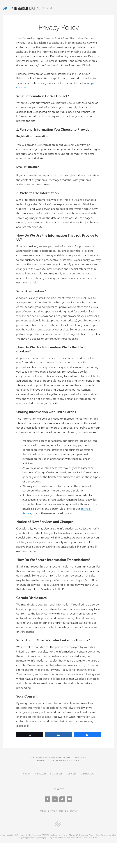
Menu (50, 8)
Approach (40, 774)
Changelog (87, 774)
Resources (56, 774)
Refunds (63, 811)
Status (73, 811)
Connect (58, 789)
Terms (43, 811)
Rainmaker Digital (21, 8)
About (26, 774)
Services (72, 774)
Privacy (52, 811)
